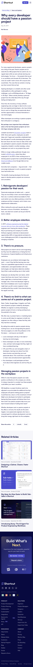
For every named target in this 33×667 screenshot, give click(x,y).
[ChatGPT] (2, 595)
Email (25, 424)
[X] (12, 588)
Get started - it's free (16, 556)
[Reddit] (16, 588)
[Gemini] (13, 595)
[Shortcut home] (7, 3)
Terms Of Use (13, 663)
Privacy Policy (4, 663)
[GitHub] (2, 588)
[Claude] (6, 595)
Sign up (25, 2)
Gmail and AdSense (7, 161)
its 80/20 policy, (10, 154)
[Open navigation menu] (30, 2)
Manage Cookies (28, 663)
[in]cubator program (20, 132)
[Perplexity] (10, 595)
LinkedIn (19, 424)
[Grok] (17, 595)
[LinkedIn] (6, 588)
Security (20, 663)
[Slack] (9, 588)
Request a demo (16, 560)
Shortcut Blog (5, 10)
